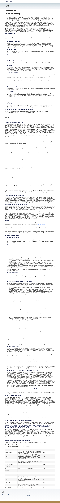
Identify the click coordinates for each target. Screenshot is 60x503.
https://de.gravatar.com (41, 224)
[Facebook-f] (2, 498)
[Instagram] (4, 498)
